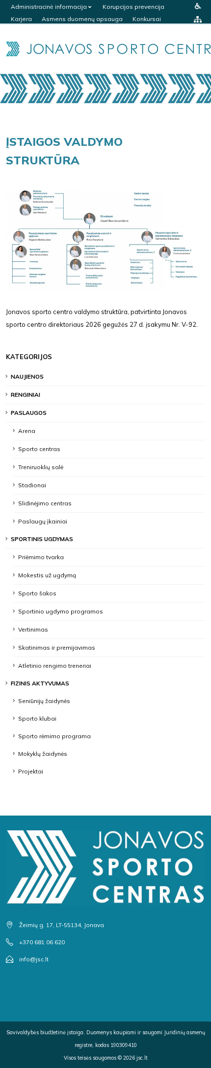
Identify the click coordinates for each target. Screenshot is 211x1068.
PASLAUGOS (29, 412)
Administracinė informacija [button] (49, 6)
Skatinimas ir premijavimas (56, 647)
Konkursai (146, 19)
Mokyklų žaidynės (42, 753)
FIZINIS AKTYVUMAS (40, 683)
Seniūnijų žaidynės (44, 700)
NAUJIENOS (27, 376)
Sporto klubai (37, 718)
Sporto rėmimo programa (54, 736)
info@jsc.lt (34, 959)
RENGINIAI (25, 394)
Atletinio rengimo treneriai (54, 665)
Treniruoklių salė (40, 467)
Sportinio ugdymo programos (60, 611)
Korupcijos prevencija (133, 6)
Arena (26, 430)
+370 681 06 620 (42, 942)
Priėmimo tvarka (41, 557)
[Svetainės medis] (198, 19)
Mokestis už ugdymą (47, 575)
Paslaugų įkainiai (42, 521)
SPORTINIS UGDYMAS (42, 539)
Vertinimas (33, 629)
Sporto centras (39, 449)
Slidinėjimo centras (45, 503)
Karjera (21, 19)
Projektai (30, 771)
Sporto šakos (37, 593)
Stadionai (32, 485)
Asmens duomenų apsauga (82, 19)
